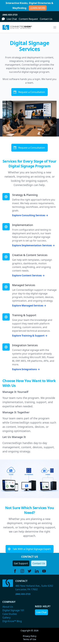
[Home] (17, 27)
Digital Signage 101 (13, 610)
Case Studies (9, 614)
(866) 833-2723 (9, 14)
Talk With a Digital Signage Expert (32, 549)
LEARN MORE (37, 8)
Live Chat (12, 19)
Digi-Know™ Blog (12, 621)
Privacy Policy (29, 636)
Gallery (6, 617)
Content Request (28, 19)
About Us (7, 606)
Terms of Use (29, 639)
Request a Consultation (31, 92)
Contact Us (46, 19)
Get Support (21, 563)
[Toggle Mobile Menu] (55, 27)
